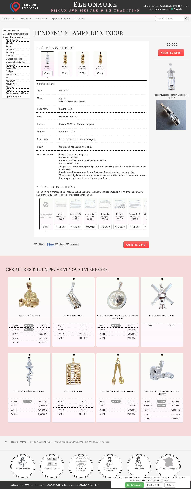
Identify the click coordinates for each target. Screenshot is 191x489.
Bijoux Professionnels (40, 441)
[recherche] (186, 18)
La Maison (7, 18)
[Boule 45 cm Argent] (120, 203)
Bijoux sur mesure (59, 18)
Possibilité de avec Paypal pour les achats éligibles (96, 172)
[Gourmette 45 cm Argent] (135, 203)
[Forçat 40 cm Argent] (61, 203)
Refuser (170, 484)
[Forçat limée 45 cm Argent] (90, 203)
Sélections (40, 18)
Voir (48, 73)
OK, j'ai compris (134, 484)
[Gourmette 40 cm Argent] (75, 203)
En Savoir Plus (154, 484)
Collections (24, 18)
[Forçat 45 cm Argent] (105, 203)
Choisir (61, 226)
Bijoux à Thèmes (18, 441)
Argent (62, 98)
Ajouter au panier (171, 53)
